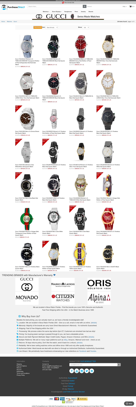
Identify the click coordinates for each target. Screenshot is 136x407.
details (93, 322)
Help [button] (124, 6)
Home (3, 21)
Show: (80, 27)
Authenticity (20, 371)
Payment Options (22, 366)
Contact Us (45, 364)
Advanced (89, 6)
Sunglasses (68, 11)
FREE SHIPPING (60, 0)
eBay (65, 339)
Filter (37, 27)
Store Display (56, 11)
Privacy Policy (21, 375)
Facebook (82, 351)
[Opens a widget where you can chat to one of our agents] (129, 403)
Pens (76, 11)
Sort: (43, 27)
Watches (45, 11)
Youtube (93, 351)
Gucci (15, 21)
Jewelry (83, 11)
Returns (19, 368)
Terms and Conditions (23, 373)
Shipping (19, 364)
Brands (91, 11)
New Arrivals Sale (69, 2)
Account (19, 369)
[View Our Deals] (54, 275)
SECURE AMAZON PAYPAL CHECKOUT (72, 0)
